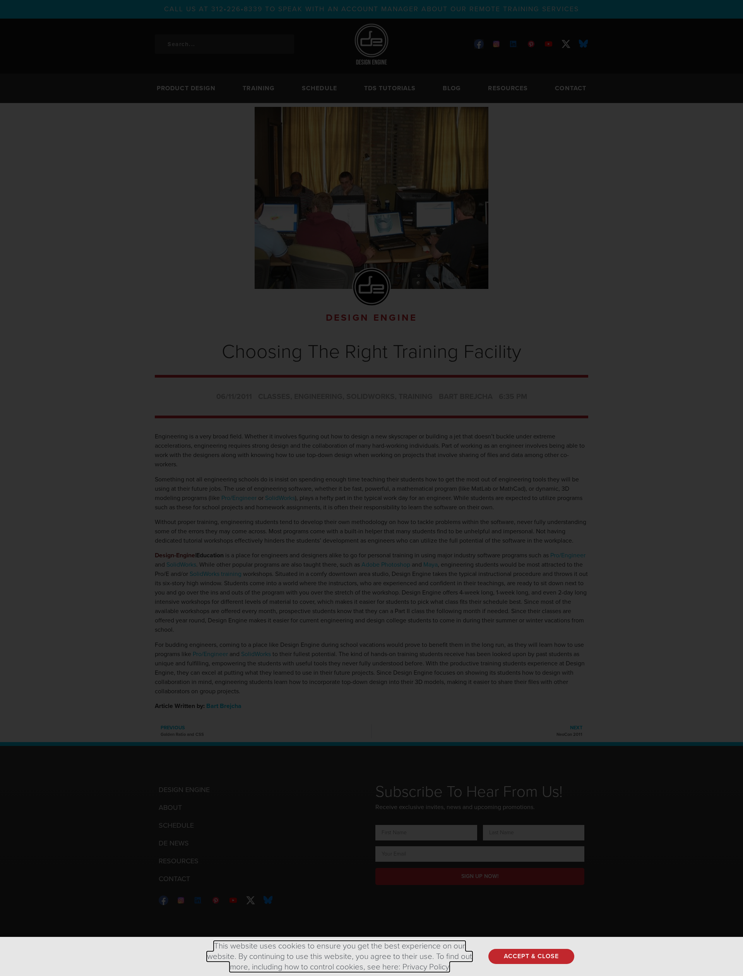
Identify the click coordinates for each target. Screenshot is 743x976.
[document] (371, 488)
